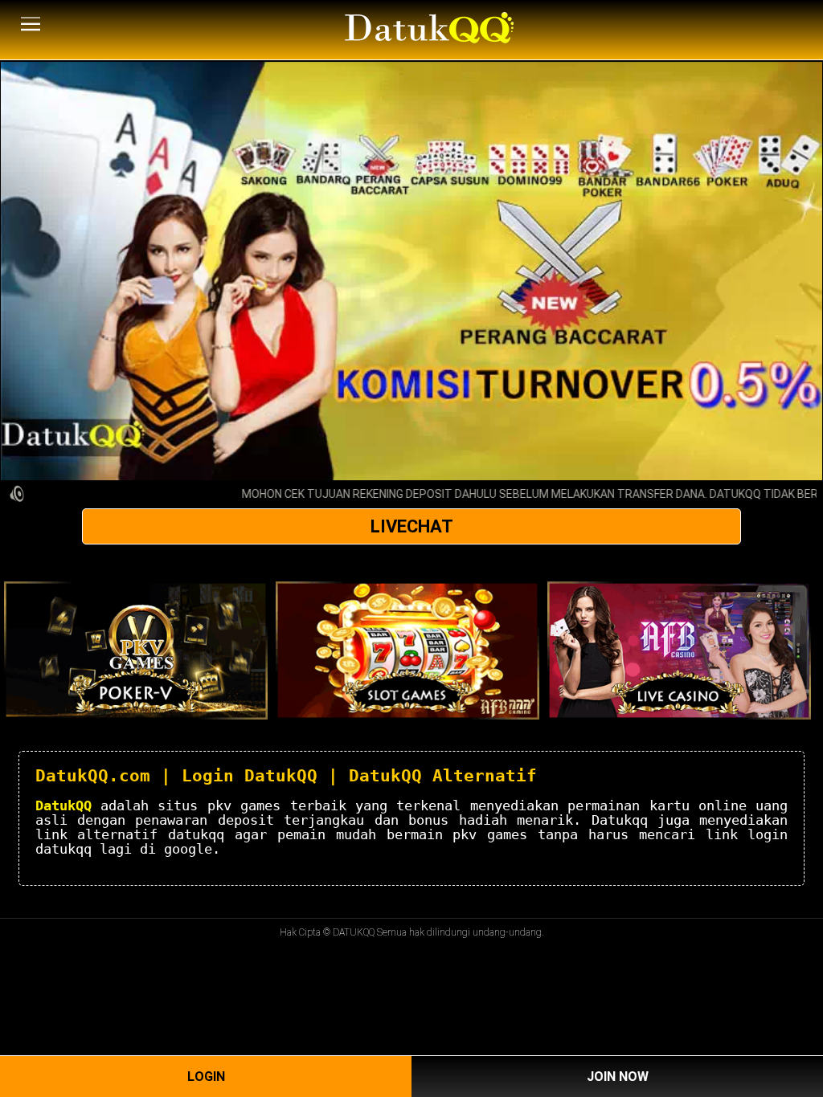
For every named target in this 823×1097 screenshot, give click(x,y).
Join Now (618, 1076)
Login (206, 1076)
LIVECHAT (412, 526)
